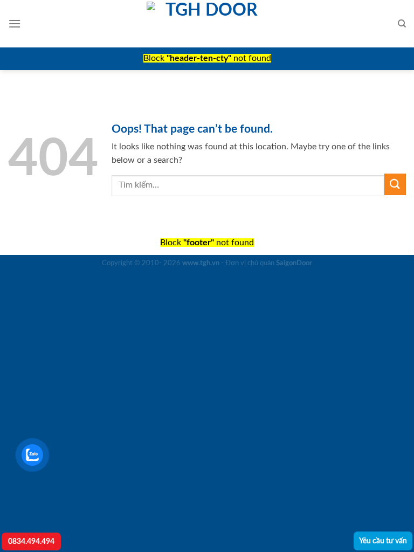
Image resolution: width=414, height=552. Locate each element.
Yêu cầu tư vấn (383, 541)
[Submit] (395, 184)
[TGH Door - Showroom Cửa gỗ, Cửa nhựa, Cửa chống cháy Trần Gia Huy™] (207, 23)
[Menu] (14, 23)
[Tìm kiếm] (402, 23)
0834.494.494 (31, 541)
